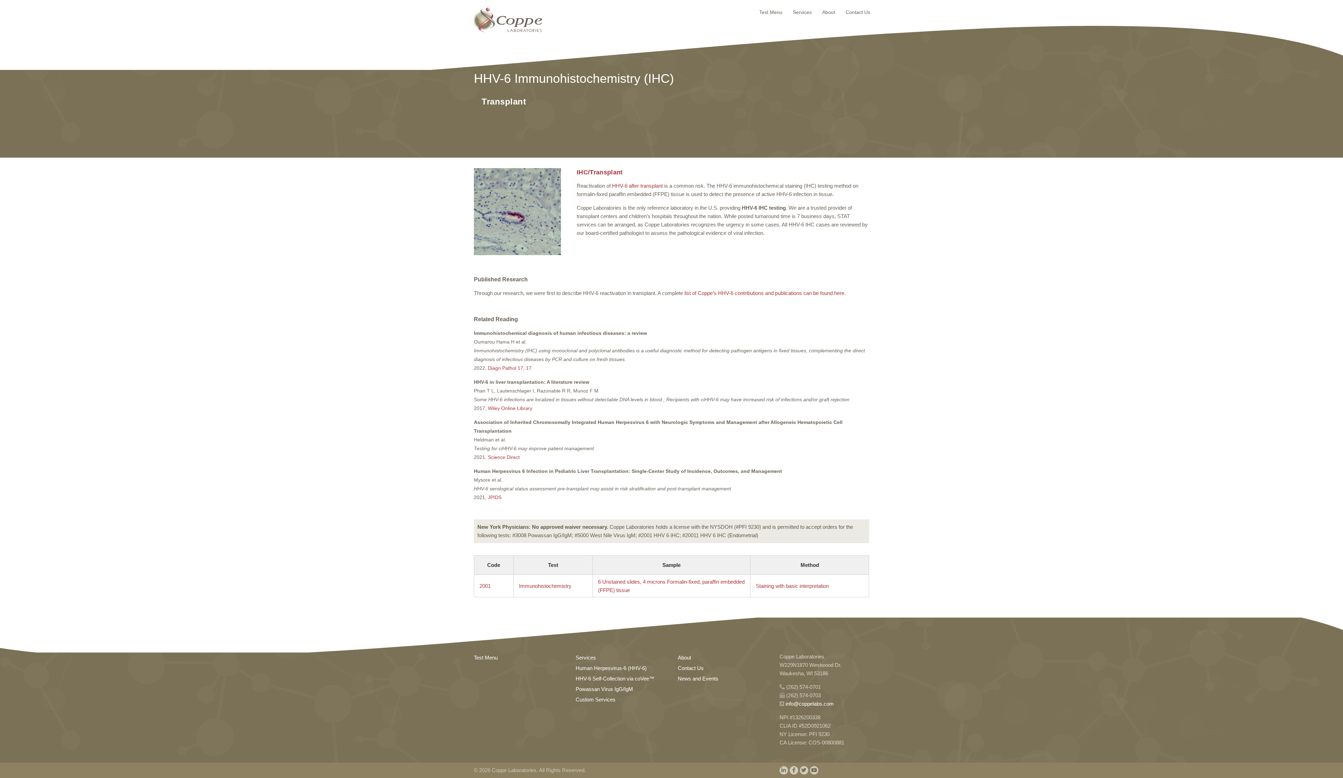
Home (508, 20)
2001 (485, 586)
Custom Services (596, 700)
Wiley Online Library (510, 408)
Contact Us (858, 12)
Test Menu (770, 12)
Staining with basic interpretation (792, 586)
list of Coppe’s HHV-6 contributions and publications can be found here (764, 293)
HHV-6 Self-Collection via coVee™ (615, 679)
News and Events (698, 679)
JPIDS (495, 497)
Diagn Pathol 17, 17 (510, 368)
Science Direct (504, 457)
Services (802, 12)
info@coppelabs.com (810, 704)
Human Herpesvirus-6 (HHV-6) (611, 668)
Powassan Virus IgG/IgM (604, 689)
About (828, 12)
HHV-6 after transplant (637, 186)
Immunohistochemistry (545, 586)
